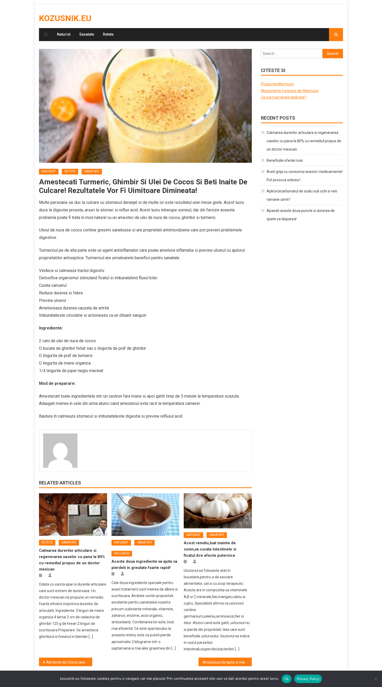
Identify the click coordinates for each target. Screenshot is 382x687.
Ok (286, 679)
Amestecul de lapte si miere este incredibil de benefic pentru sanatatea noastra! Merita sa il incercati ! (227, 662)
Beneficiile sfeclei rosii (285, 160)
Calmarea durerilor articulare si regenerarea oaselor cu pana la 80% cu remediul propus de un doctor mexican (304, 141)
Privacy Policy (308, 679)
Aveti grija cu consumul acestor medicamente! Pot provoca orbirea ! (305, 176)
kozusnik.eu (65, 18)
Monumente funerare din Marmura (289, 91)
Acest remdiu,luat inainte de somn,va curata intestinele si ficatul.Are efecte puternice (210, 549)
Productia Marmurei (277, 84)
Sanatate (86, 34)
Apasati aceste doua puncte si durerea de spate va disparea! (301, 215)
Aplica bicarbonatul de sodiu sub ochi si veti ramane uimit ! (302, 195)
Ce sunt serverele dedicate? (283, 97)
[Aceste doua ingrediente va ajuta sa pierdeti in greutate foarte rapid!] (145, 514)
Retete (108, 34)
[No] (375, 679)
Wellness (121, 553)
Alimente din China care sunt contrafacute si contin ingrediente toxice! (69, 662)
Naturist (63, 34)
